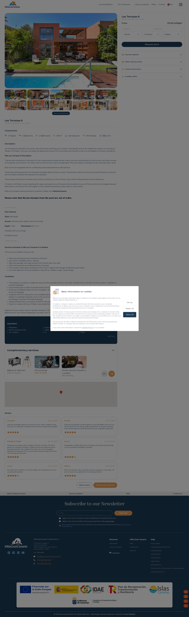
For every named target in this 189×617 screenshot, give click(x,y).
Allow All (130, 315)
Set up (130, 302)
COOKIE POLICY (88, 328)
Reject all (130, 308)
